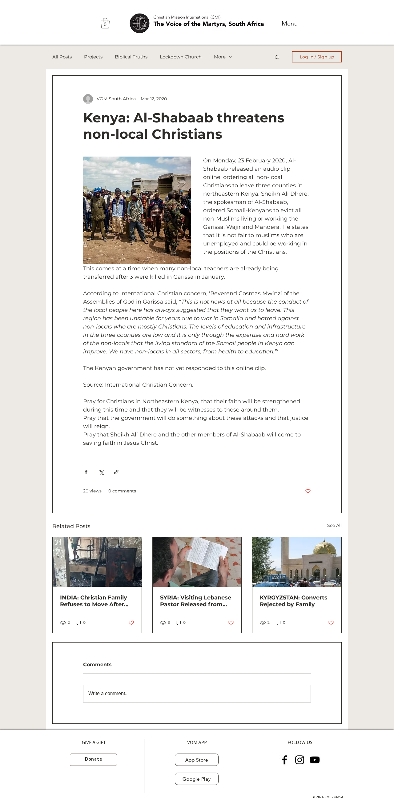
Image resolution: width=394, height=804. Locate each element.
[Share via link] (116, 472)
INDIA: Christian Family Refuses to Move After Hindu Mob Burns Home (94, 601)
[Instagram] (300, 760)
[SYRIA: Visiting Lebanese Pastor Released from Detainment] (197, 562)
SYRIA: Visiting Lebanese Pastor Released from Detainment (195, 601)
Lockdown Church (181, 57)
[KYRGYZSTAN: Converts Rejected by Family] (296, 562)
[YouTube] (315, 760)
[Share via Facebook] (86, 472)
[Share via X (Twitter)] (101, 472)
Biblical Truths (131, 57)
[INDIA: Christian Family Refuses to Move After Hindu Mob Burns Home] (97, 562)
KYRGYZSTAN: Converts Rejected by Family (294, 601)
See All (334, 525)
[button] (105, 23)
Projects (93, 57)
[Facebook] (285, 760)
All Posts (62, 57)
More (220, 57)
